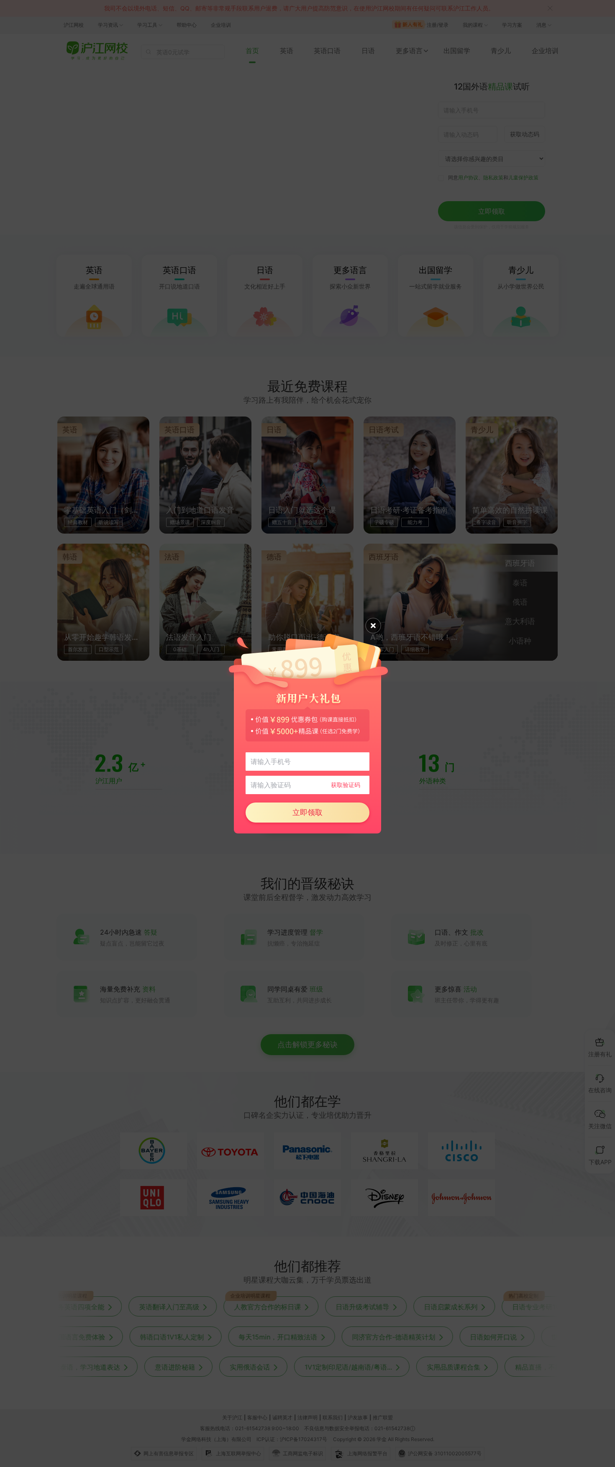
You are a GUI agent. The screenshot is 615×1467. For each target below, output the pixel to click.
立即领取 (307, 812)
